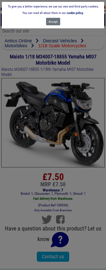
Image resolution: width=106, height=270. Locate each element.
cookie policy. (75, 13)
